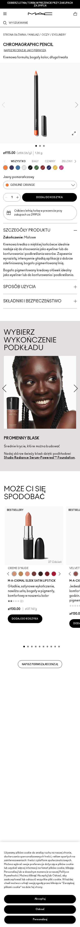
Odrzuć (40, 909)
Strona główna (14, 35)
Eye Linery (59, 35)
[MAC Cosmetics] (40, 14)
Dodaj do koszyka (49, 197)
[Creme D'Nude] (14, 573)
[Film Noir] (40, 573)
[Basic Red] (42, 167)
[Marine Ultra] (49, 167)
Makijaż (34, 35)
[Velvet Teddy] (75, 573)
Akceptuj (40, 899)
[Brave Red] (53, 573)
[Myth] (27, 573)
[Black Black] (30, 167)
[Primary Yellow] (55, 167)
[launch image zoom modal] (74, 133)
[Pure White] (24, 167)
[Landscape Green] (36, 167)
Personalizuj (40, 919)
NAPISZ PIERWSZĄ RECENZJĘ (40, 664)
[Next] (58, 573)
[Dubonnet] (47, 573)
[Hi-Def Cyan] (18, 167)
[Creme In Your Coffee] (34, 573)
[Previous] (9, 573)
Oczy (46, 35)
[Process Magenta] (61, 167)
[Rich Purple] (11, 167)
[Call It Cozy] (20, 573)
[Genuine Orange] (5, 167)
